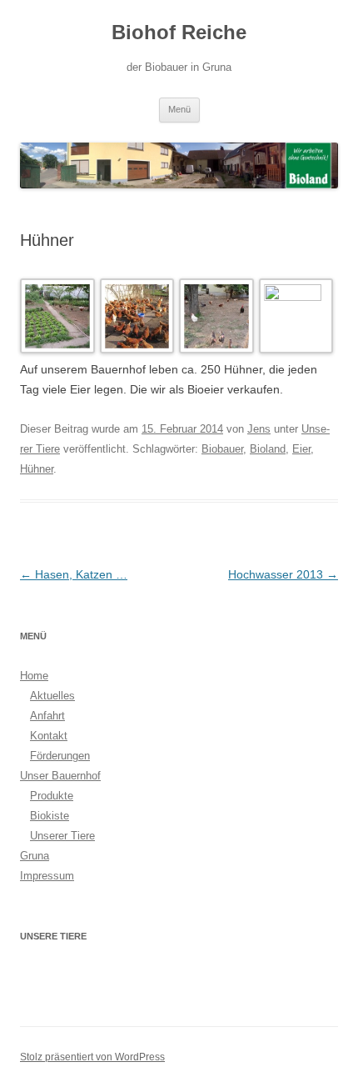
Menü (179, 109)
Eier (301, 449)
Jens (259, 429)
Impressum (47, 875)
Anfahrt (47, 715)
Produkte (51, 795)
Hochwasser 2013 (283, 574)
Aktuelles (52, 695)
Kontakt (48, 735)
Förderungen (60, 755)
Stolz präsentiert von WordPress (92, 1057)
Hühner (36, 469)
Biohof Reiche (179, 32)
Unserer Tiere (62, 835)
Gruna (34, 855)
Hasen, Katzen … (73, 574)
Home (34, 675)
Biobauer (222, 449)
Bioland (268, 449)
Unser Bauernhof (60, 775)
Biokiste (49, 815)
